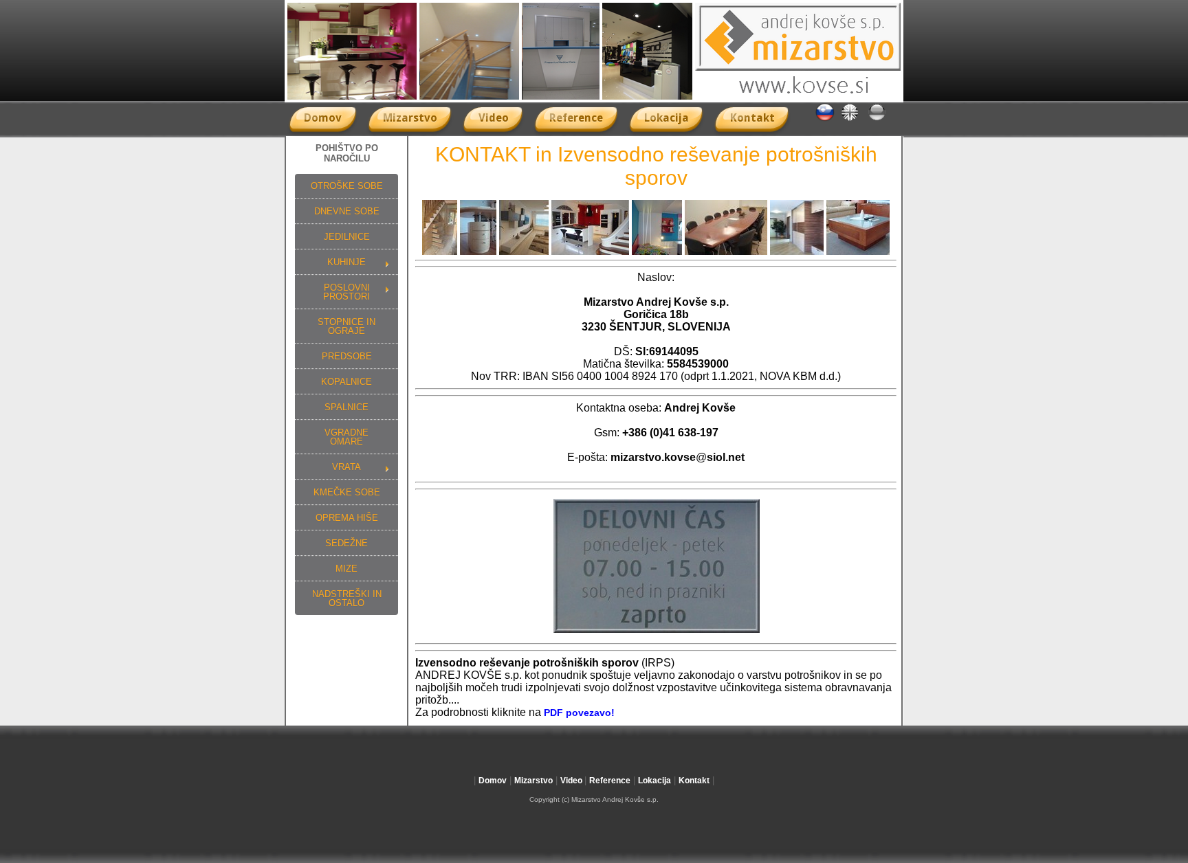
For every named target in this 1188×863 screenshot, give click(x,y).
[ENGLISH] (849, 118)
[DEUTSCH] (877, 118)
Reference (576, 117)
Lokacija (666, 117)
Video (493, 117)
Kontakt (752, 117)
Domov (323, 117)
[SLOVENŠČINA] (825, 118)
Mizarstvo (410, 117)
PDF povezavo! (579, 712)
